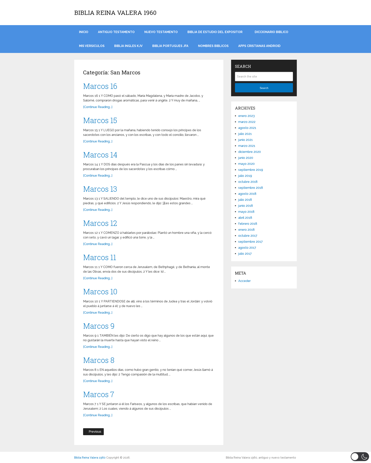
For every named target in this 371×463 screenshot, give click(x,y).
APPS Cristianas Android (259, 46)
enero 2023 (246, 116)
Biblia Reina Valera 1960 (115, 12)
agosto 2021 (247, 128)
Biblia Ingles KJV (128, 46)
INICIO (83, 32)
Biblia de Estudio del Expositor (215, 32)
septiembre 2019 (250, 170)
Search (264, 87)
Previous (94, 431)
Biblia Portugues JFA (170, 46)
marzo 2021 (246, 146)
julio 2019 (245, 176)
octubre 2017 (247, 235)
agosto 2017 (247, 247)
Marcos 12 (100, 223)
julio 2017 (245, 253)
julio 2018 (245, 200)
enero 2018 (246, 230)
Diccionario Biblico (271, 32)
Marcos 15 (100, 120)
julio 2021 (245, 134)
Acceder (244, 281)
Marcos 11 (99, 257)
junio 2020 (245, 158)
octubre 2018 (248, 182)
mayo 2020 (246, 164)
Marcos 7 (98, 394)
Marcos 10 (100, 291)
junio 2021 (245, 140)
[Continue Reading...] (97, 107)
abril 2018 (245, 218)
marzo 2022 (246, 122)
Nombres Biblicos (213, 46)
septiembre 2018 (250, 188)
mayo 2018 (246, 212)
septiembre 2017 (250, 241)
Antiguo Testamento (116, 32)
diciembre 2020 (249, 152)
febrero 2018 (247, 224)
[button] (360, 456)
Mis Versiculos (92, 46)
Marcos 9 (99, 326)
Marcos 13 (100, 189)
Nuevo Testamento (161, 32)
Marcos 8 (98, 360)
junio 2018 (245, 206)
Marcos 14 (100, 154)
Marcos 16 (100, 86)
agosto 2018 (247, 194)
